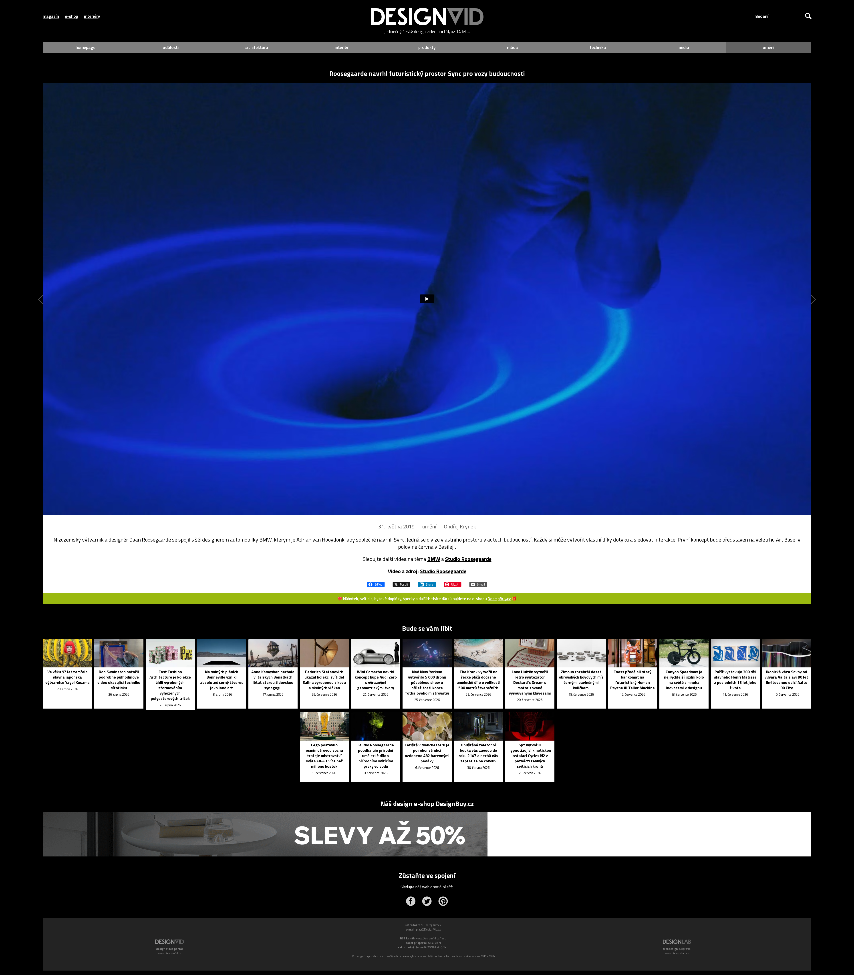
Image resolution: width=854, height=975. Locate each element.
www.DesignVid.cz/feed (430, 938)
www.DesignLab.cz (677, 953)
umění (768, 47)
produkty (427, 47)
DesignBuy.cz (499, 599)
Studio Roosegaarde (468, 559)
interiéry (92, 16)
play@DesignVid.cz (428, 929)
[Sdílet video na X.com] (401, 582)
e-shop (71, 16)
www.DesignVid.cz (169, 953)
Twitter (427, 901)
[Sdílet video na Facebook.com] (376, 582)
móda (512, 47)
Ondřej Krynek (460, 526)
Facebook (410, 901)
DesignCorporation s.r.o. (370, 956)
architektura (256, 47)
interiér (341, 47)
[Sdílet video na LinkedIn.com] (427, 582)
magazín (51, 16)
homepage (85, 47)
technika (598, 47)
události (171, 47)
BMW (433, 559)
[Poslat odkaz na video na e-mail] (478, 582)
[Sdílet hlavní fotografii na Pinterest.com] (452, 582)
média (683, 47)
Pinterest (443, 901)
